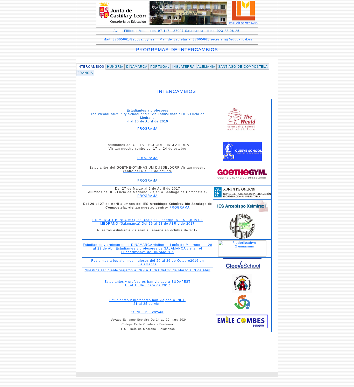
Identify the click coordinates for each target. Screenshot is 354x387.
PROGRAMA (147, 128)
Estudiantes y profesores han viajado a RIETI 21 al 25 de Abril (147, 302)
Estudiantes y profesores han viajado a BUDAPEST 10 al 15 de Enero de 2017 (147, 283)
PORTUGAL (159, 66)
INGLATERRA (183, 66)
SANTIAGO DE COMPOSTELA (243, 66)
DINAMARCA (136, 66)
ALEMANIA (206, 66)
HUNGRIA (115, 66)
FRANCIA (85, 73)
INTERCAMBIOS (90, 66)
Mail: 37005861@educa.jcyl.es (128, 39)
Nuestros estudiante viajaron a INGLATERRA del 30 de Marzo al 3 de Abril (147, 270)
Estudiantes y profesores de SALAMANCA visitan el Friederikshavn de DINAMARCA (159, 250)
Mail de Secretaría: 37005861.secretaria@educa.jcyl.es (206, 39)
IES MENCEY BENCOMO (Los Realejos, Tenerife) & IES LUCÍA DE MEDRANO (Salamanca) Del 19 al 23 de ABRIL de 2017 (147, 221)
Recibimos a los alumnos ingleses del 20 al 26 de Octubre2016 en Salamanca (147, 262)
